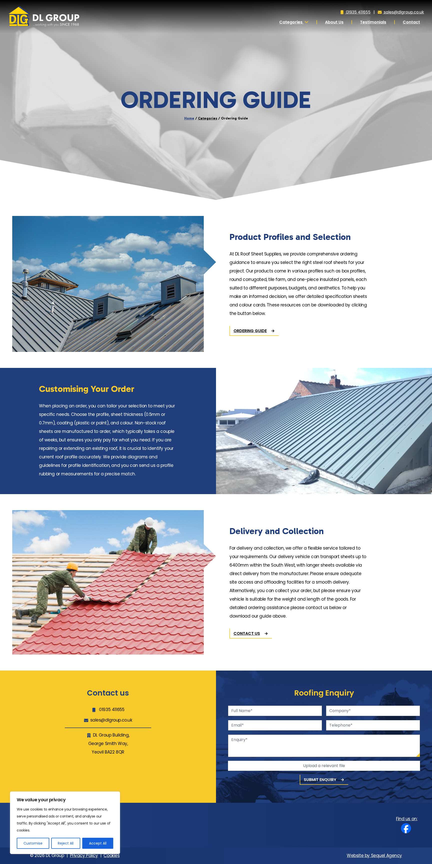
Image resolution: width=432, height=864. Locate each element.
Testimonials (373, 22)
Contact (411, 22)
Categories (291, 22)
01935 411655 (357, 12)
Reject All (66, 843)
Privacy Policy (84, 856)
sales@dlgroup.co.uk (403, 12)
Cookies (112, 856)
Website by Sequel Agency (374, 856)
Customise (33, 843)
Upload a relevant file (324, 766)
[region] (65, 823)
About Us (334, 22)
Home (189, 118)
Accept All (97, 843)
